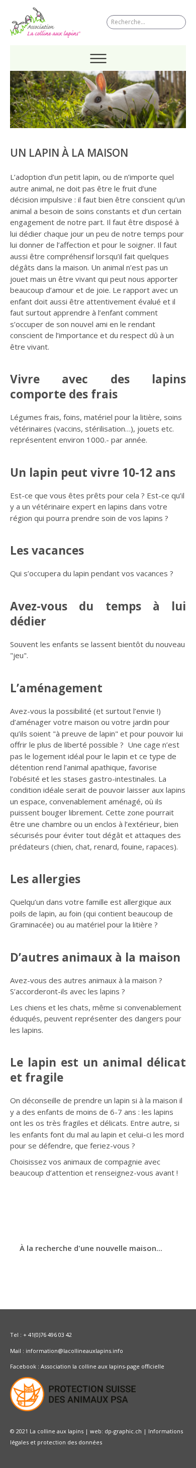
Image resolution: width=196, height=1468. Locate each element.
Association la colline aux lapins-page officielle (102, 1366)
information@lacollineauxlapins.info (74, 1350)
